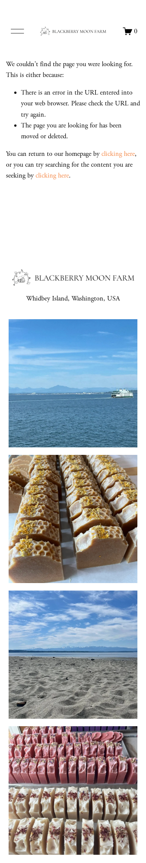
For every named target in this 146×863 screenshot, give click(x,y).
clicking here (118, 154)
